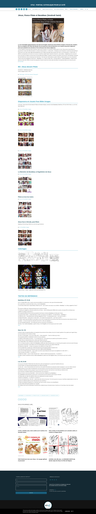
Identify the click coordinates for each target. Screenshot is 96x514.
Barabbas (21, 395)
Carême (19, 427)
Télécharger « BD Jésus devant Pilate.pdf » (28, 74)
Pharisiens (28, 395)
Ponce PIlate (36, 395)
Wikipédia (20, 61)
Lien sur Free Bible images (25, 109)
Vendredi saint (54, 395)
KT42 (55, 489)
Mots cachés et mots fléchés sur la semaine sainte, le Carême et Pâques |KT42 (63, 431)
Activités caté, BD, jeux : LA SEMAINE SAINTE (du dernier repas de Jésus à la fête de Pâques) (62, 460)
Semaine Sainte (45, 395)
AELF (19, 325)
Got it (72, 511)
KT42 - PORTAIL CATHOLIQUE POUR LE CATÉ (48, 5)
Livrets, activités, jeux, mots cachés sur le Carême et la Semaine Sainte (32, 431)
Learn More (67, 511)
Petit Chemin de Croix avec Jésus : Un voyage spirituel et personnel (32, 460)
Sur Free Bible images (24, 227)
